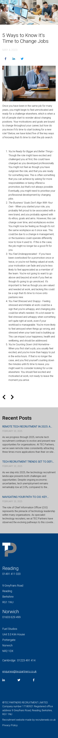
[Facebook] (33, 680)
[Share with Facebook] (5, 59)
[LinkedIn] (3, 680)
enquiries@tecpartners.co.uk (19, 671)
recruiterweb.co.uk (45, 719)
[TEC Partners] (14, 7)
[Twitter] (18, 680)
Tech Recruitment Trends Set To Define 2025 (29, 462)
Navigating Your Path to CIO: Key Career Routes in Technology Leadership (24, 497)
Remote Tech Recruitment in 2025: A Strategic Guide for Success (26, 426)
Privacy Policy (10, 725)
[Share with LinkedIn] (14, 59)
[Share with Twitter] (22, 59)
